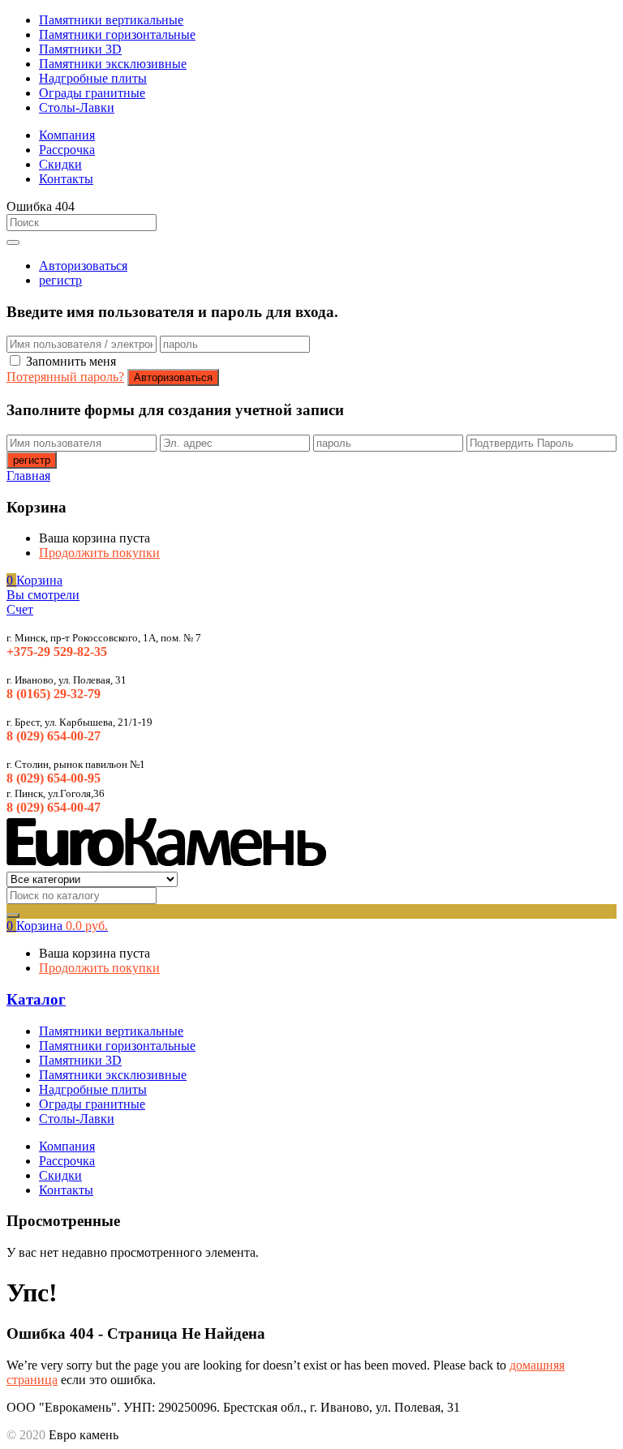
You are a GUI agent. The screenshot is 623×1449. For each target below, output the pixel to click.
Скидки (60, 164)
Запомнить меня (71, 361)
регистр (60, 280)
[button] (34, 580)
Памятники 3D (80, 49)
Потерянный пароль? (65, 377)
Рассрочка (67, 149)
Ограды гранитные (92, 93)
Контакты (66, 179)
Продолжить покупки (99, 552)
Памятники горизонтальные (117, 34)
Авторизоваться (83, 265)
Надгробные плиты (93, 78)
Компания (67, 135)
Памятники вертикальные (111, 20)
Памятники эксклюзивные (113, 64)
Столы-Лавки (76, 107)
